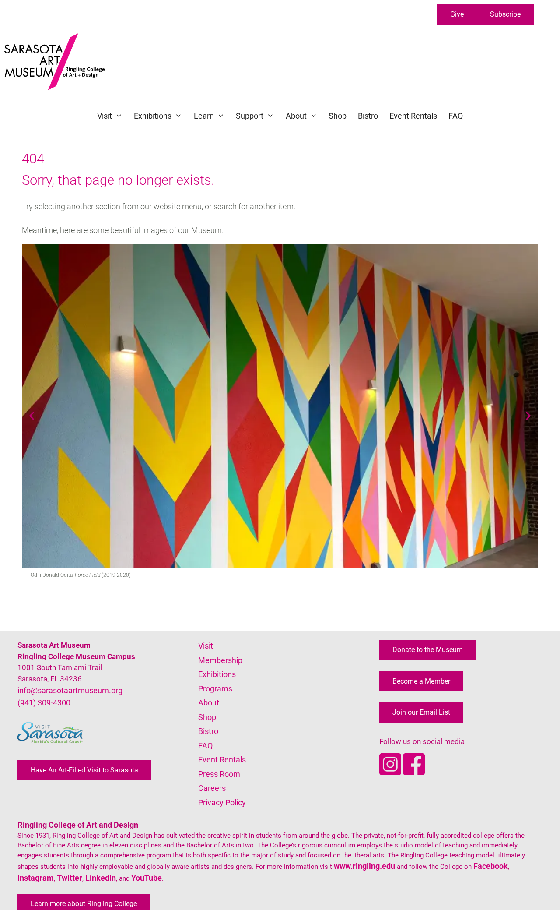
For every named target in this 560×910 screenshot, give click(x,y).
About (296, 115)
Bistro (368, 115)
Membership (220, 660)
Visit (104, 115)
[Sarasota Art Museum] (56, 62)
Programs (215, 688)
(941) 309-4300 (44, 702)
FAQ (455, 115)
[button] (457, 14)
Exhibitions (153, 115)
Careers (212, 788)
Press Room (219, 774)
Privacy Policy (222, 802)
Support (249, 115)
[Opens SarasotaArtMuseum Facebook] (414, 772)
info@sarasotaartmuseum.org (70, 690)
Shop (337, 115)
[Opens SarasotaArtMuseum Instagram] (391, 772)
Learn (204, 115)
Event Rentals (413, 115)
